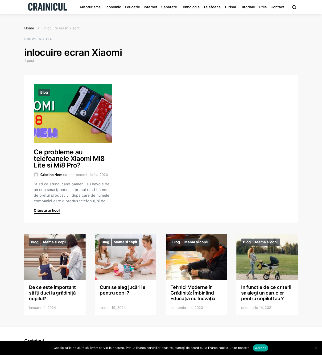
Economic (112, 7)
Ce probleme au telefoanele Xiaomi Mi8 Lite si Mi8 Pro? (69, 158)
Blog (44, 92)
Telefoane (212, 7)
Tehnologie (190, 7)
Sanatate (169, 7)
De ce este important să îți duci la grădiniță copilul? (52, 292)
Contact (278, 7)
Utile (263, 7)
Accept (260, 348)
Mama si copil (54, 242)
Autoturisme (90, 7)
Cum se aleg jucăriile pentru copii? (122, 290)
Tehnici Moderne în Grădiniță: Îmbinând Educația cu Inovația (192, 292)
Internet (150, 7)
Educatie (132, 7)
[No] (316, 348)
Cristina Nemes (53, 174)
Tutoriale (247, 7)
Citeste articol (47, 210)
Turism (230, 7)
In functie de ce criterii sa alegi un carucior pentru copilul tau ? (266, 292)
